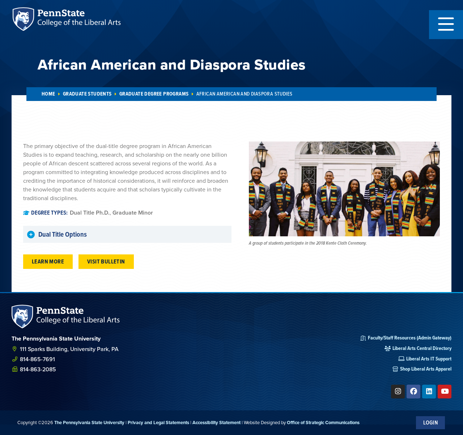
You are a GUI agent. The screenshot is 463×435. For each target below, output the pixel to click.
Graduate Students (87, 94)
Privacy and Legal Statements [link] (158, 422)
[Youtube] (444, 391)
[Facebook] (413, 391)
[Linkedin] (429, 391)
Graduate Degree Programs (154, 94)
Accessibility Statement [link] (216, 422)
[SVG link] (66, 316)
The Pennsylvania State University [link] (89, 422)
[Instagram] (398, 391)
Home (48, 94)
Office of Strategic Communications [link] (323, 422)
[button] (446, 24)
